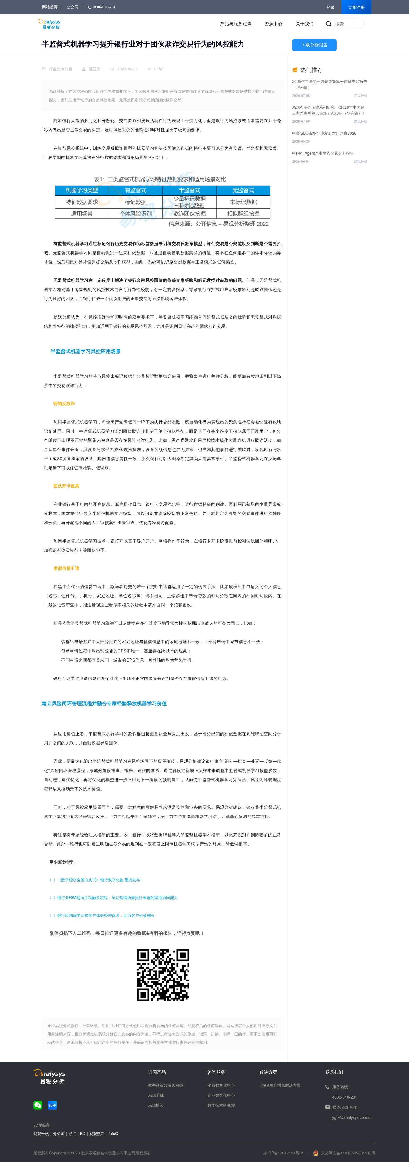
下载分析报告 (314, 45)
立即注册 (356, 7)
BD (82, 1133)
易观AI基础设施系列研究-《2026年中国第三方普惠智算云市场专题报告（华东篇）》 (329, 110)
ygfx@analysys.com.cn (352, 1117)
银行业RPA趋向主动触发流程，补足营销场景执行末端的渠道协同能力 (117, 897)
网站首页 (50, 7)
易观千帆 (156, 1095)
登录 (330, 7)
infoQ (113, 1133)
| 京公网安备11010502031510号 (341, 1153)
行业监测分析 (60, 68)
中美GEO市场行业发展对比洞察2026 (324, 133)
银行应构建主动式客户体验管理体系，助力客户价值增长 (106, 915)
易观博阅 (156, 1105)
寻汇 (72, 1133)
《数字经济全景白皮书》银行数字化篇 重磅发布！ (100, 879)
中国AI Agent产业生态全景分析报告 (323, 153)
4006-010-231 (104, 7)
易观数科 (97, 1133)
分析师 (59, 1133)
